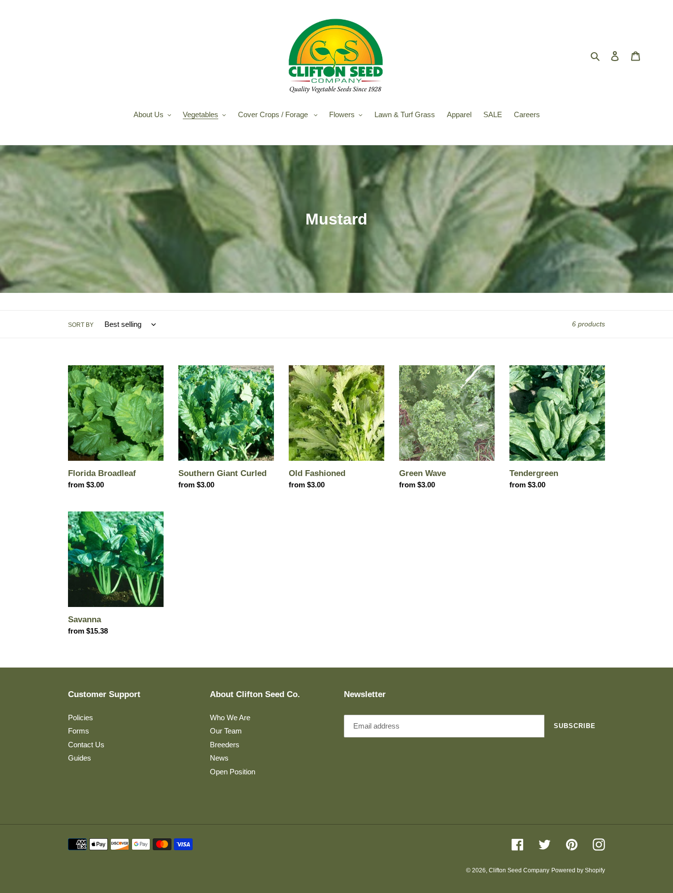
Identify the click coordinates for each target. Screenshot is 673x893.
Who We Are (230, 717)
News (219, 758)
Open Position (232, 771)
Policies (80, 717)
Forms (78, 731)
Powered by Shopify (578, 870)
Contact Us (86, 744)
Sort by (81, 324)
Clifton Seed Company (519, 870)
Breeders (224, 744)
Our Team (226, 731)
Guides (79, 758)
